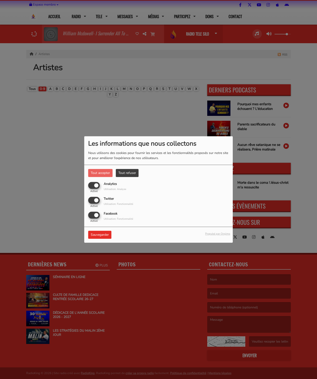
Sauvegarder (100, 235)
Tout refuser (127, 173)
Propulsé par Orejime (217, 234)
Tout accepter (100, 173)
